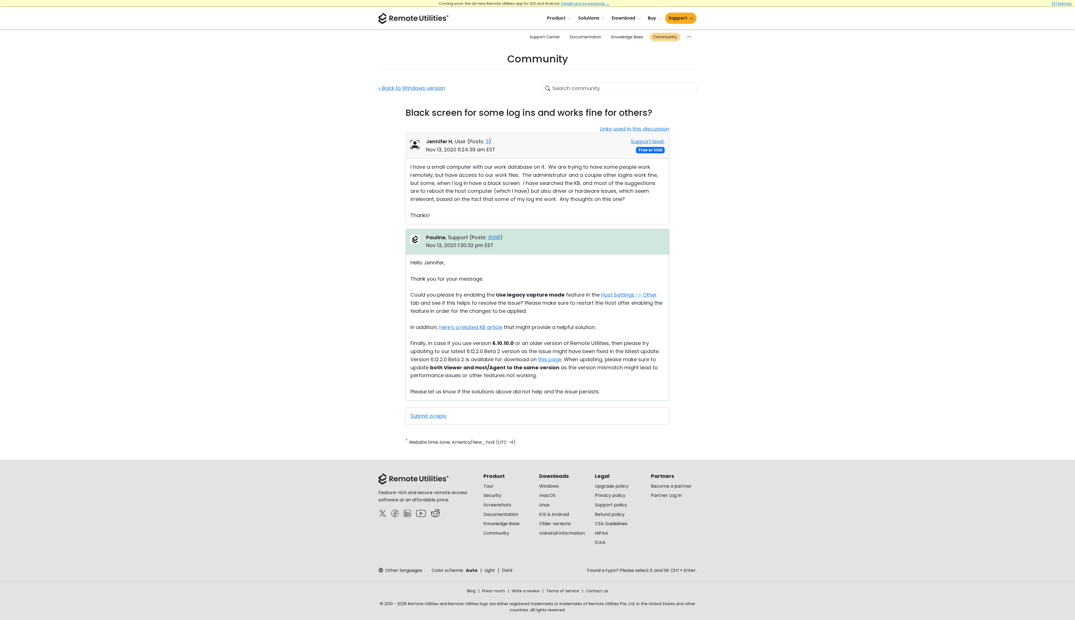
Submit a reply (428, 415)
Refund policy (610, 514)
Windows (549, 486)
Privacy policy (610, 495)
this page (550, 359)
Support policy (611, 505)
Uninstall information (562, 533)
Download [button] (623, 18)
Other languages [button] (403, 570)
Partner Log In (666, 495)
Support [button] (678, 18)
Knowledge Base (627, 37)
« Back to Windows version (411, 87)
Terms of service (562, 591)
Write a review (525, 591)
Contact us (597, 591)
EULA (600, 542)
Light (490, 570)
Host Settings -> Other (629, 294)
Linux (544, 505)
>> (689, 37)
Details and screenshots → (585, 3)
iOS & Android (554, 514)
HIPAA (601, 533)
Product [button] (556, 18)
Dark (507, 570)
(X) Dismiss (1061, 3)
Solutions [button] (588, 18)
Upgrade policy (611, 486)
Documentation (585, 37)
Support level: (648, 141)
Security (492, 495)
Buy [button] (652, 18)
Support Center (545, 37)
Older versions (555, 523)
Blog (471, 591)
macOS (547, 495)
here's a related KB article (471, 327)
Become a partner (671, 486)
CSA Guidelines (611, 523)
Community (665, 37)
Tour (488, 486)
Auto (472, 570)
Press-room (493, 591)
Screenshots (497, 505)
